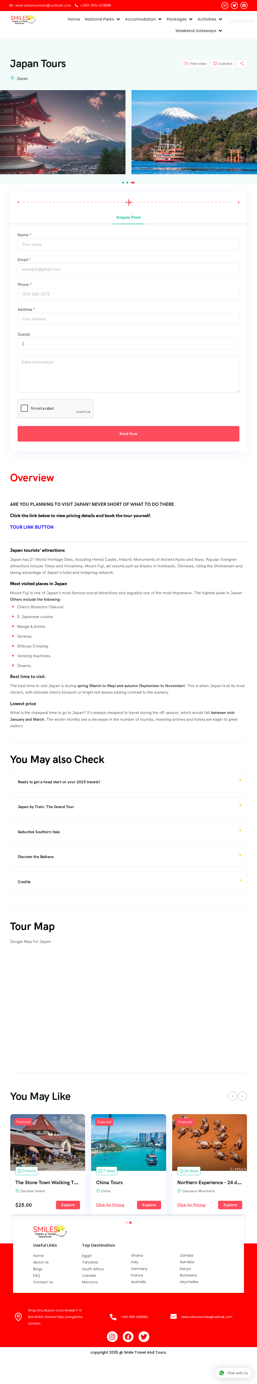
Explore (68, 1205)
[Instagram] (224, 5)
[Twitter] (234, 5)
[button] (123, 183)
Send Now (128, 433)
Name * (24, 234)
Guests (24, 334)
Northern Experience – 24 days (129, 1182)
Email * (24, 259)
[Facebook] (243, 5)
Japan (22, 78)
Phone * (25, 284)
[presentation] (232, 1096)
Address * (26, 309)
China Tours (28, 1182)
